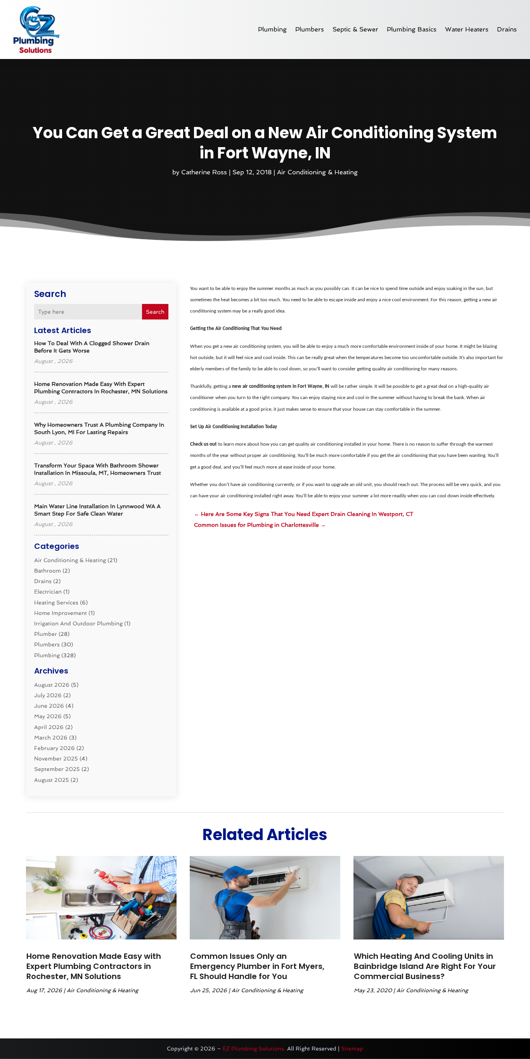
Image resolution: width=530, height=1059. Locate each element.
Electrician (48, 592)
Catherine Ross (204, 172)
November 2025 (56, 758)
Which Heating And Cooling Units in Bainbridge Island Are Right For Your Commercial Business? (425, 966)
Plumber (45, 634)
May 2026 (48, 716)
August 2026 (51, 685)
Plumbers (309, 29)
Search (155, 312)
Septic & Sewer (355, 29)
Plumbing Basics (411, 29)
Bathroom (47, 571)
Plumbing (272, 29)
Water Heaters (466, 29)
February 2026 (54, 748)
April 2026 (49, 727)
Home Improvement (60, 613)
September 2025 (57, 769)
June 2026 (49, 706)
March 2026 (51, 737)
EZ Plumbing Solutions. (254, 1048)
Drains (507, 29)
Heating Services (56, 602)
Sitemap (352, 1048)
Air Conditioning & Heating (317, 172)
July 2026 (48, 695)
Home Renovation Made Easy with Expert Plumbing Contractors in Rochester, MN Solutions (93, 966)
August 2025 (51, 780)
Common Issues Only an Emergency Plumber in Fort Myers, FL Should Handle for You (257, 966)
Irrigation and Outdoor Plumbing (78, 623)
